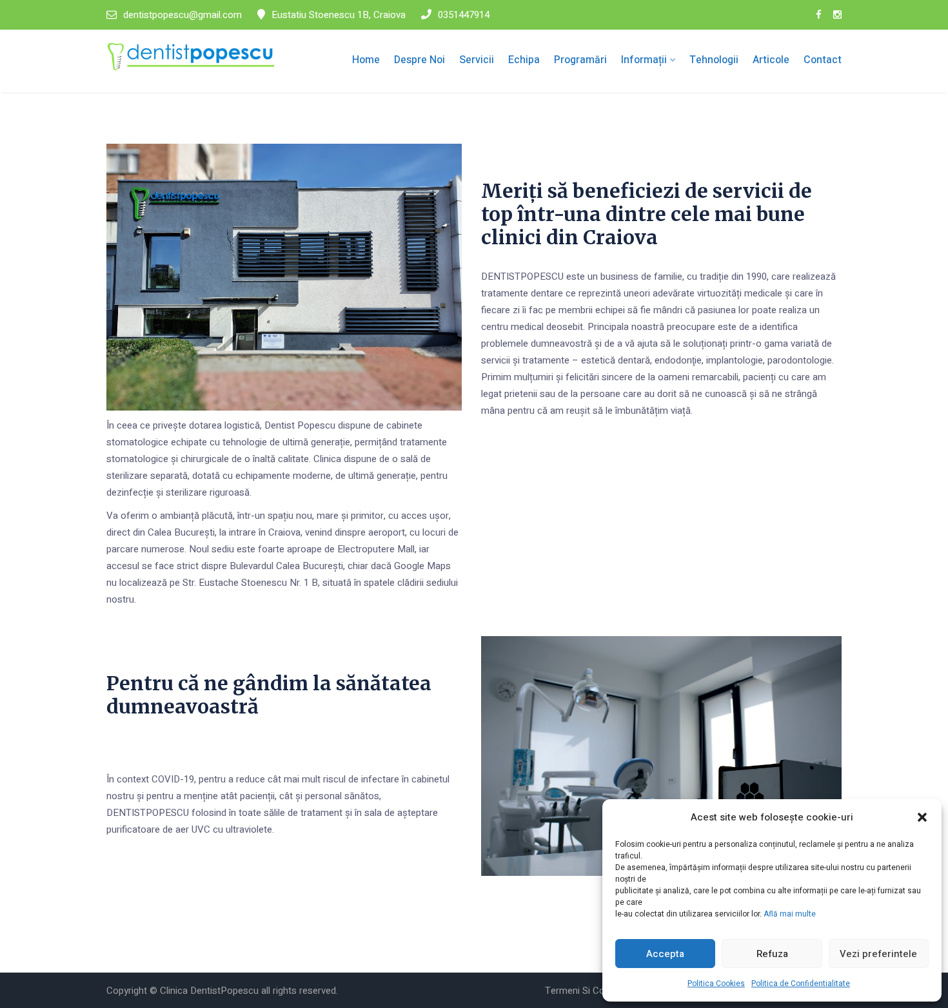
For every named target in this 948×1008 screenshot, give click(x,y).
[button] (922, 817)
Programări (580, 60)
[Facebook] (819, 14)
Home (366, 60)
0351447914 (463, 15)
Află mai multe (790, 914)
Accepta (665, 954)
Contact (823, 60)
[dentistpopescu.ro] (191, 56)
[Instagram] (837, 14)
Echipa (524, 60)
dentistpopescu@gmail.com (182, 15)
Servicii (476, 60)
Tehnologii (713, 60)
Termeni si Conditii (584, 991)
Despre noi (419, 60)
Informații (644, 60)
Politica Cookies (716, 983)
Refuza (772, 954)
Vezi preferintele (878, 954)
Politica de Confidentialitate (800, 983)
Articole (771, 60)
